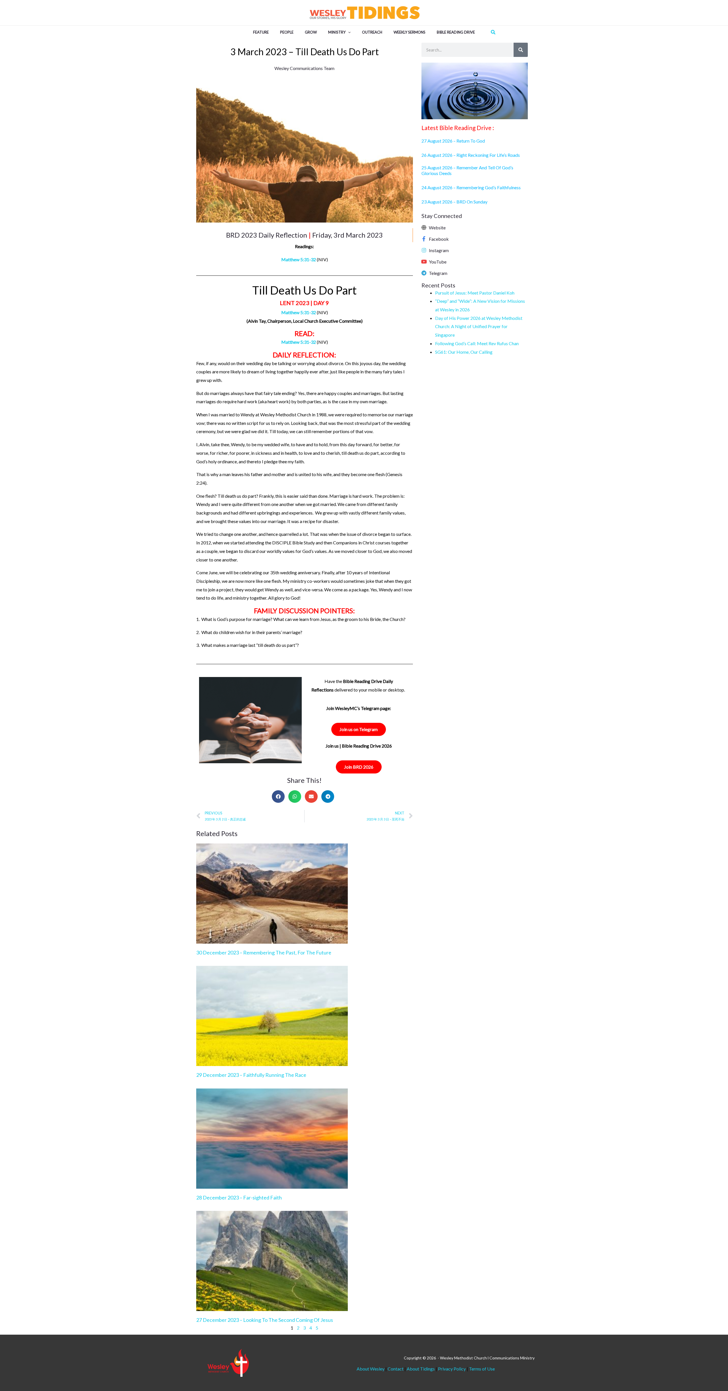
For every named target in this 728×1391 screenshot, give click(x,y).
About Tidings (421, 1368)
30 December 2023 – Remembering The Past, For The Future (263, 952)
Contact (396, 1368)
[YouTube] (424, 261)
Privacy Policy (452, 1368)
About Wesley (370, 1368)
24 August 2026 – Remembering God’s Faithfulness (471, 187)
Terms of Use (482, 1368)
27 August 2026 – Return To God (453, 140)
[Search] (521, 50)
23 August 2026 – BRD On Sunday (454, 201)
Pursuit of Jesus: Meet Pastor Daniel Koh (474, 292)
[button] (348, 32)
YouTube (437, 261)
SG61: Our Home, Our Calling (464, 352)
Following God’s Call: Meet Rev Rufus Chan (477, 343)
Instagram (439, 250)
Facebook (439, 239)
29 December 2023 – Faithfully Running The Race (251, 1075)
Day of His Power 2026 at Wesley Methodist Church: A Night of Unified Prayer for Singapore (478, 326)
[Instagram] (424, 250)
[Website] (424, 227)
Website (437, 227)
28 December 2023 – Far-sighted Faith (239, 1197)
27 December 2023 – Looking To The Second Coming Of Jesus (264, 1320)
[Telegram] (424, 272)
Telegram (438, 273)
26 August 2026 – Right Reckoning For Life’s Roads (470, 155)
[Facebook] (424, 238)
